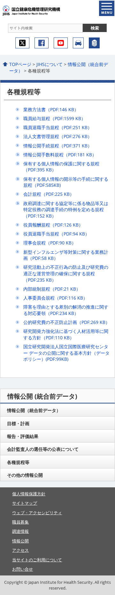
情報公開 (20, 541)
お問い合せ (22, 569)
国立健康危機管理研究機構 (41, 10)
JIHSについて (49, 64)
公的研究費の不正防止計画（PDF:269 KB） (66, 322)
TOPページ (20, 64)
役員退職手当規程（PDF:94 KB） (56, 234)
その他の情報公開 (25, 475)
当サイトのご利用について (37, 560)
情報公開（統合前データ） (34, 410)
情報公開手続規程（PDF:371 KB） (57, 146)
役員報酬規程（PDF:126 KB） (53, 225)
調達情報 (20, 531)
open (106, 8)
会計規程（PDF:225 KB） (48, 194)
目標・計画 (18, 423)
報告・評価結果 (22, 436)
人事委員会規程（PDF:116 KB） (55, 298)
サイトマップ (24, 503)
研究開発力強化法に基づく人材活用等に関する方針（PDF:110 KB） (65, 334)
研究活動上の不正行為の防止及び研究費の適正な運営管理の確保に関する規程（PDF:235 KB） (65, 273)
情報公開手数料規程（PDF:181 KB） (59, 155)
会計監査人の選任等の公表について (43, 449)
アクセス (78, 42)
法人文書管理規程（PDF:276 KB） (57, 136)
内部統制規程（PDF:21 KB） (51, 289)
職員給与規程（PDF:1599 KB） (54, 118)
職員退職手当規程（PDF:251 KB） (57, 127)
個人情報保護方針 (28, 494)
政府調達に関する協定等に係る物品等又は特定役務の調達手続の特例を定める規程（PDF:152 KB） (65, 209)
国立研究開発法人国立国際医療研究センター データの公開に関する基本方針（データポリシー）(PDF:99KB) (66, 352)
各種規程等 (18, 462)
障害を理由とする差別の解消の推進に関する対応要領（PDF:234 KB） (65, 310)
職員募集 (20, 522)
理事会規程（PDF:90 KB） (49, 243)
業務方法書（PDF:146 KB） (51, 109)
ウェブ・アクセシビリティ (37, 513)
